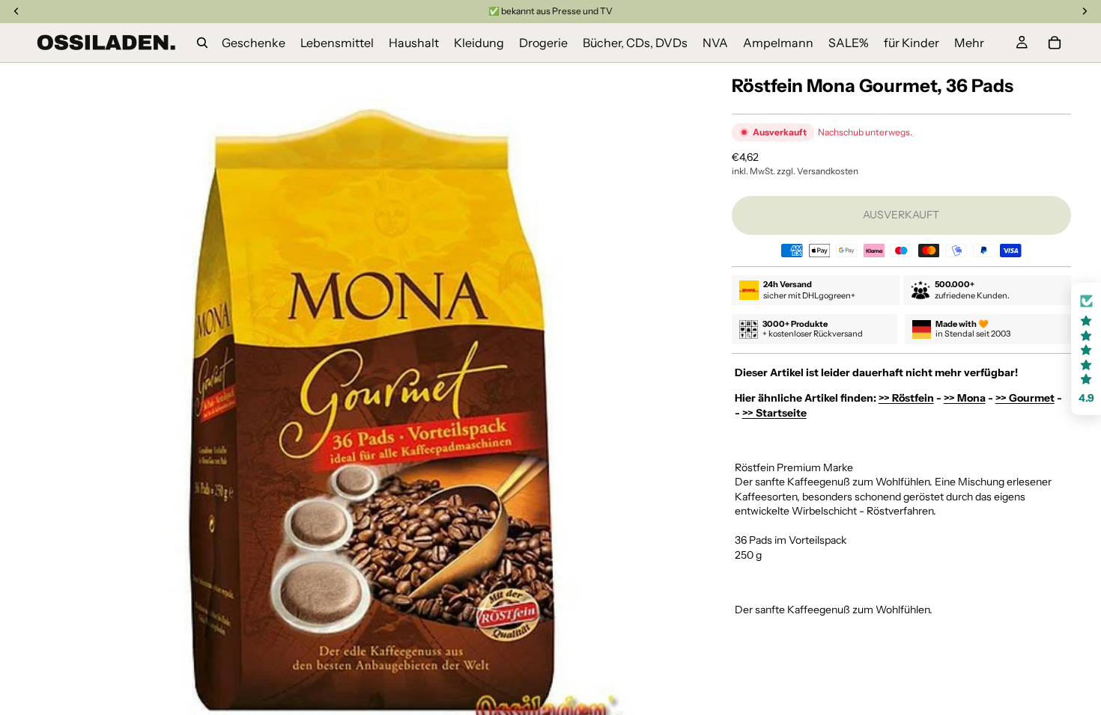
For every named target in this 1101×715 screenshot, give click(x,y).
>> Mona (965, 398)
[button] (1086, 349)
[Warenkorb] (1054, 42)
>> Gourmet (1025, 398)
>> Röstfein (906, 398)
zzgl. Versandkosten (817, 171)
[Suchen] (202, 42)
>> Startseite (774, 413)
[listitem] (969, 42)
